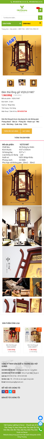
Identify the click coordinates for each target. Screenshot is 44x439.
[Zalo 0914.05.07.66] (40, 423)
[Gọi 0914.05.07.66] (40, 429)
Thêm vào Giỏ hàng (11, 131)
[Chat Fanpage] (40, 418)
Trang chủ (5, 29)
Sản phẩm (13, 29)
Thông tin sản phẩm (22, 138)
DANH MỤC (27, 23)
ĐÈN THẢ (21, 29)
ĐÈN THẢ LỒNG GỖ (32, 29)
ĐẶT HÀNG (26, 131)
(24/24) (19, 2)
